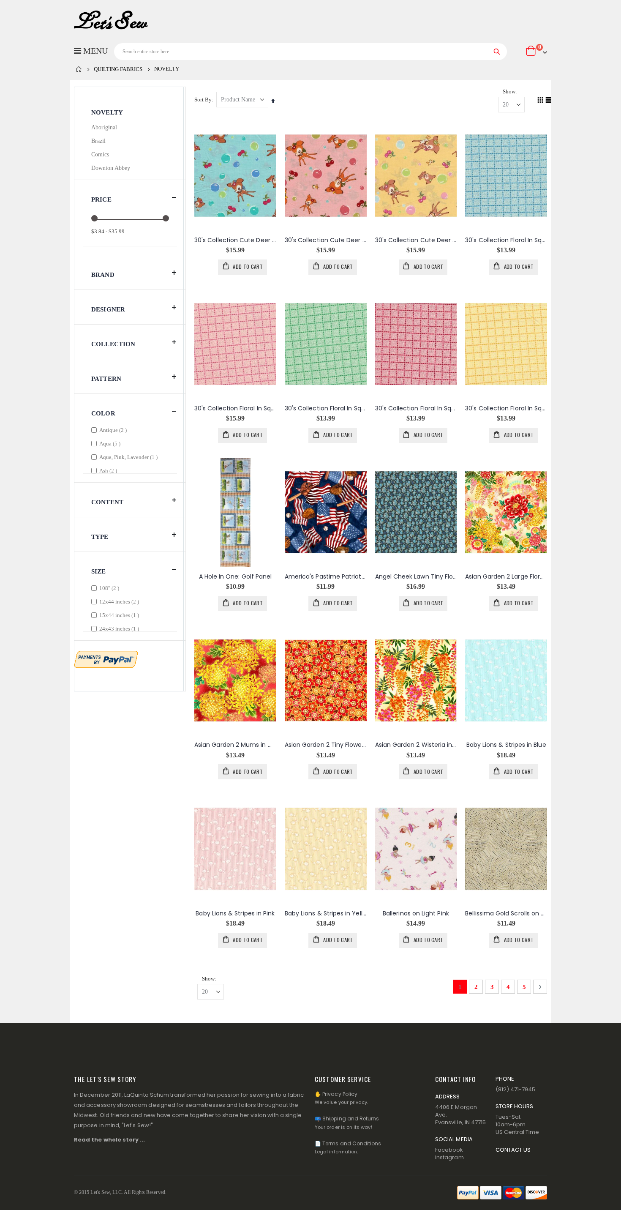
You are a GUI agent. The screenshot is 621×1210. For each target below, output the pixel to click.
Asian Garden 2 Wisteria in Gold (416, 745)
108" (110, 588)
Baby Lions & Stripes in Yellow (326, 914)
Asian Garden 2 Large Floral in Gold (506, 577)
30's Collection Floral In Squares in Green (326, 408)
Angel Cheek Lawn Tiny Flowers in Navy (416, 577)
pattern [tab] (106, 378)
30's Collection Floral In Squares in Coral (235, 408)
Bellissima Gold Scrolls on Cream (506, 914)
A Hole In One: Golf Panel (235, 577)
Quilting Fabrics (118, 69)
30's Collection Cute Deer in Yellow (416, 240)
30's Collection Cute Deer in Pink (326, 240)
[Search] (497, 51)
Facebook (449, 1150)
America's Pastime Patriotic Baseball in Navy (326, 577)
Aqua (111, 443)
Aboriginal (104, 127)
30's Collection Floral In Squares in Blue (506, 240)
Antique (114, 429)
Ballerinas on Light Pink (416, 914)
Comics (100, 154)
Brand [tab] (102, 274)
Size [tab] (98, 571)
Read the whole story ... (109, 1140)
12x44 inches (120, 601)
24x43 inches (120, 628)
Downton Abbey (110, 168)
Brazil (98, 141)
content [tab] (107, 502)
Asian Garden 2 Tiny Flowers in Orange (326, 745)
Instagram (449, 1157)
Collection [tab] (113, 344)
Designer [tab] (108, 309)
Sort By (203, 99)
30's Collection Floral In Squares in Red (416, 408)
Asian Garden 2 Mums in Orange (235, 745)
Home (79, 69)
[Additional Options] (106, 658)
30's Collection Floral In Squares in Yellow (506, 408)
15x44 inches (120, 615)
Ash (109, 470)
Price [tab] (101, 199)
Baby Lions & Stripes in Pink (235, 914)
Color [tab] (103, 413)
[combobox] (310, 51)
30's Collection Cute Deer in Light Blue (235, 240)
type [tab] (100, 536)
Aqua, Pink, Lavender (129, 456)
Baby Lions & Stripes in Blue (506, 745)
